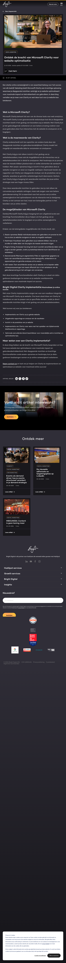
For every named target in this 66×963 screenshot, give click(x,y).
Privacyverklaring (38, 662)
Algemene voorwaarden (11, 663)
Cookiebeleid (50, 662)
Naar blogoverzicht (10, 11)
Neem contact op (10, 364)
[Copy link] (26, 378)
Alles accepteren (54, 955)
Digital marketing (11, 52)
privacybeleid (45, 943)
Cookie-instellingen (40, 955)
